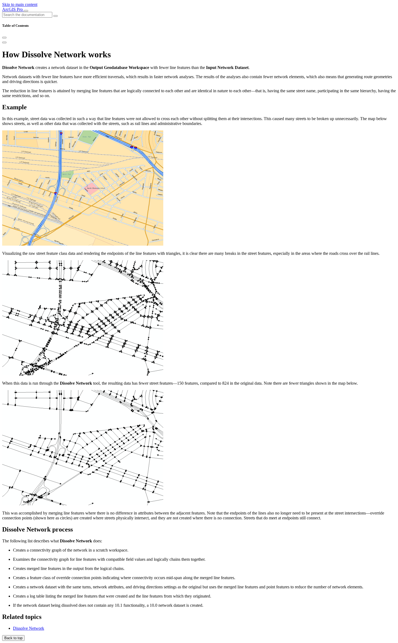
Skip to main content (19, 4)
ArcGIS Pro (13, 9)
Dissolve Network (28, 628)
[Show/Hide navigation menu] (26, 11)
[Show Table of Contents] (4, 42)
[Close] (4, 37)
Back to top (13, 638)
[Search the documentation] (55, 16)
